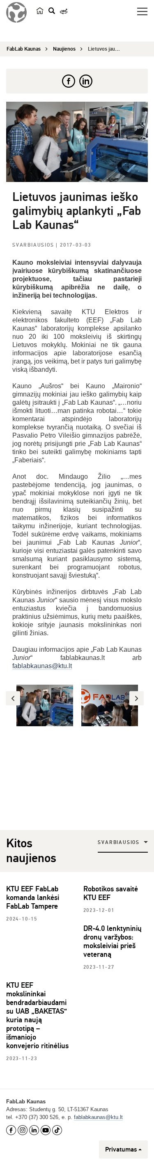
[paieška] (51, 11)
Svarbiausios (34, 245)
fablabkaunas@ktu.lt (42, 665)
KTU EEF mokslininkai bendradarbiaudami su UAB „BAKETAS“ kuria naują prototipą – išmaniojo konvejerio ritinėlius (37, 1015)
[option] (44, 706)
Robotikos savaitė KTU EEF (110, 893)
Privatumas (121, 1149)
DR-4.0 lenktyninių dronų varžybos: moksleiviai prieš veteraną (112, 941)
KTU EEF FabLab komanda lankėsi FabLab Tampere (32, 897)
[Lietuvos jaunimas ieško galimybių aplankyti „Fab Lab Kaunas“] (77, 142)
